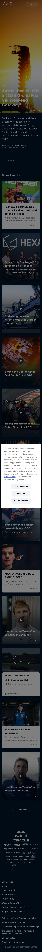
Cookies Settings (21, 501)
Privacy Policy (10, 477)
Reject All (21, 494)
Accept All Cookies (21, 486)
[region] (21, 476)
